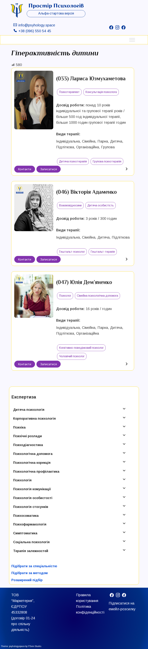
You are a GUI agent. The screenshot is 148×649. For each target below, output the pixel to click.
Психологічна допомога (33, 454)
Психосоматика (26, 515)
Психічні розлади (27, 436)
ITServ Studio (34, 646)
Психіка (19, 427)
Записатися (48, 169)
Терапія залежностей (30, 551)
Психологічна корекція (32, 463)
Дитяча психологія (28, 410)
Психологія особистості (32, 498)
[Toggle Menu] (132, 39)
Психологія (22, 480)
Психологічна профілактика (36, 471)
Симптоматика (25, 533)
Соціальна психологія (31, 542)
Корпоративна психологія (34, 418)
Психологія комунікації (32, 489)
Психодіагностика (28, 445)
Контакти (24, 169)
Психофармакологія (29, 524)
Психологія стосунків (30, 507)
